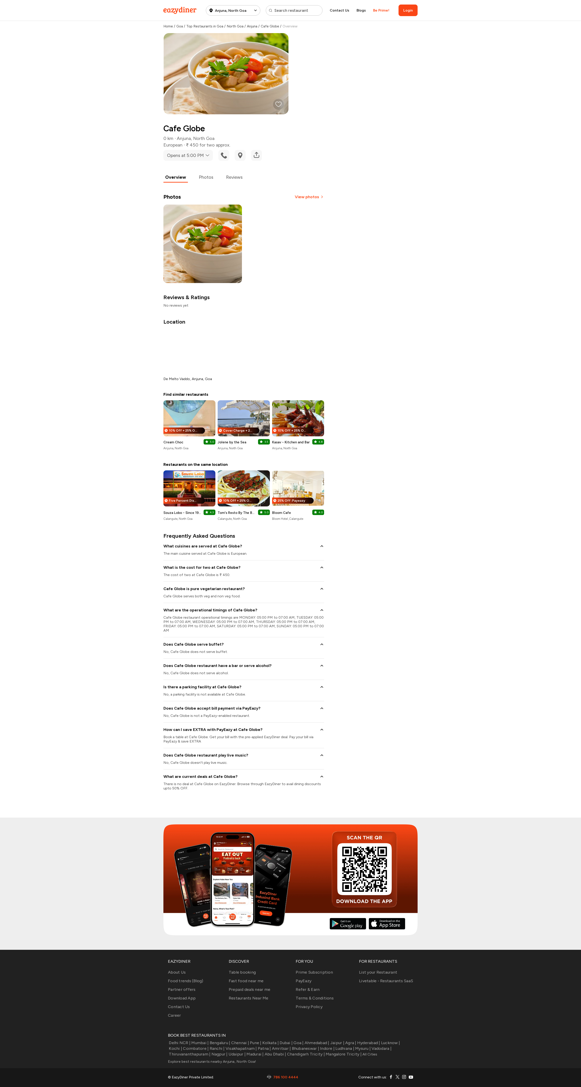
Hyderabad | (368, 1042)
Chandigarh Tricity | (306, 1054)
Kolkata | (270, 1042)
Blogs (361, 10)
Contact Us (339, 10)
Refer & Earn (308, 989)
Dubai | (286, 1042)
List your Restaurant (378, 972)
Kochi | (175, 1048)
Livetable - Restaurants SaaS (386, 980)
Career (174, 1015)
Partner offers (182, 989)
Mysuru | (363, 1048)
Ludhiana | (344, 1048)
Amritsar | (281, 1048)
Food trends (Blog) (185, 980)
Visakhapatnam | (241, 1048)
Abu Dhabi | (275, 1054)
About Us (177, 972)
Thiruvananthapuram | (189, 1054)
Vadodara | (381, 1048)
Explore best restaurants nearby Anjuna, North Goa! (212, 1061)
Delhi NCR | (179, 1042)
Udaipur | (237, 1054)
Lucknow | (390, 1042)
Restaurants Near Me (248, 998)
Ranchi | (217, 1048)
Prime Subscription (314, 972)
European (172, 145)
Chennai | (240, 1042)
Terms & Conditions (315, 998)
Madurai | (254, 1054)
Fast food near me (246, 980)
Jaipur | (337, 1042)
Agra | (350, 1042)
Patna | (264, 1048)
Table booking (242, 972)
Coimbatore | (196, 1048)
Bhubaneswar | (305, 1048)
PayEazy (303, 980)
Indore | (327, 1048)
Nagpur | (219, 1054)
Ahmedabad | (317, 1042)
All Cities (369, 1054)
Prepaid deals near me (249, 989)
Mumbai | (200, 1042)
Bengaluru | (220, 1042)
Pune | (255, 1042)
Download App (182, 998)
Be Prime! (381, 10)
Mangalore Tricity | (344, 1054)
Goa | (298, 1042)
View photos (307, 196)
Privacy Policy (309, 1006)
